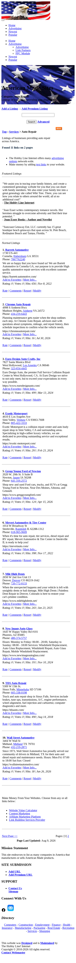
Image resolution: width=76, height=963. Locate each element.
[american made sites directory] (25, 18)
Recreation (68, 927)
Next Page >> (9, 836)
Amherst (27, 310)
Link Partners (23, 50)
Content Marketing (19, 813)
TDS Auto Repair (16, 683)
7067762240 (18, 259)
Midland (18, 743)
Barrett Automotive (17, 249)
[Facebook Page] (3, 911)
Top (4, 131)
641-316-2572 (19, 480)
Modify (37, 290)
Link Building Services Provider (27, 819)
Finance (56, 924)
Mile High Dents (15, 573)
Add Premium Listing (35, 108)
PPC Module (23, 53)
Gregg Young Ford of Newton (23, 471)
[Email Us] (10, 911)
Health (66, 924)
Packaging (39, 927)
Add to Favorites (11, 279)
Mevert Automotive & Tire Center (25, 522)
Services (14, 131)
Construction (26, 924)
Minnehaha (22, 689)
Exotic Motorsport (16, 413)
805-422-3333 (19, 422)
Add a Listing (9, 108)
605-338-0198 (19, 692)
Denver (16, 580)
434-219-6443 (19, 313)
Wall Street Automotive (20, 737)
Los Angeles (30, 365)
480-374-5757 (19, 638)
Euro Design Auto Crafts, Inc (22, 358)
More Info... (30, 279)
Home (11, 25)
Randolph (20, 528)
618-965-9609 (19, 532)
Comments (16, 290)
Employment (42, 924)
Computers (10, 924)
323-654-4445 (19, 368)
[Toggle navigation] (2, 20)
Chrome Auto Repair (18, 304)
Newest (12, 31)
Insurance (7, 927)
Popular (12, 34)
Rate (5, 290)
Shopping (44, 931)
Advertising (15, 28)
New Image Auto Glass (19, 628)
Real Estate (54, 927)
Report (27, 290)
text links (41, 164)
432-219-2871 (19, 747)
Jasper (16, 477)
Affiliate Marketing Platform (25, 816)
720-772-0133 (19, 583)
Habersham (19, 256)
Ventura (21, 419)
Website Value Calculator (23, 810)
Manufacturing (23, 927)
